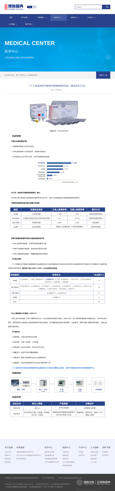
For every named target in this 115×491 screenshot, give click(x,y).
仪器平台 (82, 455)
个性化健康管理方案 (52, 462)
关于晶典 (9, 447)
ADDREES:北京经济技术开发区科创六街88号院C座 (21, 478)
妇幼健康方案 (32, 75)
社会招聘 (93, 455)
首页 (17, 75)
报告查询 (65, 459)
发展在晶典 (94, 452)
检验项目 (65, 455)
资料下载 (106, 447)
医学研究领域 (21, 459)
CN (29, 7)
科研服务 (21, 447)
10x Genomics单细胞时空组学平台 (29, 455)
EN (34, 7)
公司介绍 (8, 452)
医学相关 (105, 455)
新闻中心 (8, 455)
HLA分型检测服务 (68, 462)
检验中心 (66, 447)
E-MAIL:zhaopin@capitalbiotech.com (70, 478)
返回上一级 (103, 75)
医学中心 (23, 75)
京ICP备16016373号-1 (42, 484)
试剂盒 (81, 452)
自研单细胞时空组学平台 (25, 452)
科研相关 (105, 452)
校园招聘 (93, 459)
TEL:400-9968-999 (48, 478)
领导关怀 (8, 459)
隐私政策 (60, 487)
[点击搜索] (106, 7)
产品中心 (83, 447)
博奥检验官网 (67, 465)
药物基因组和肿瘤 (51, 459)
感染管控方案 (49, 452)
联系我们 (8, 462)
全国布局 (65, 452)
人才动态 (93, 462)
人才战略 (94, 447)
